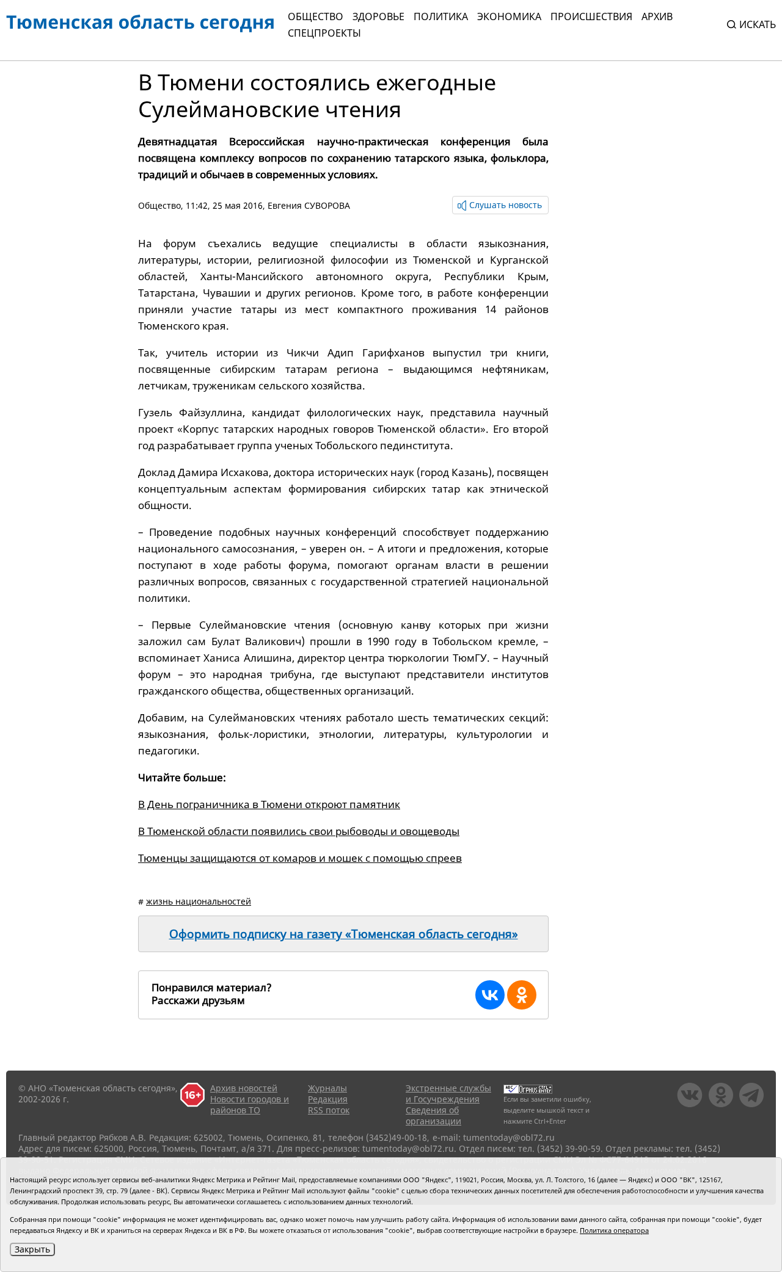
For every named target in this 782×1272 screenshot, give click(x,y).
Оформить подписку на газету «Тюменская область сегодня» (343, 934)
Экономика (509, 16)
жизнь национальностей (198, 901)
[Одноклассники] (521, 995)
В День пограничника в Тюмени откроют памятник (269, 804)
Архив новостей (243, 1088)
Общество (315, 16)
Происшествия (591, 16)
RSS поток (328, 1110)
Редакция (328, 1099)
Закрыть (32, 1249)
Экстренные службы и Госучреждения (448, 1093)
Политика (441, 16)
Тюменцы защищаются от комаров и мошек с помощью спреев (300, 858)
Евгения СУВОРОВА (309, 205)
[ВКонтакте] (490, 995)
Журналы (327, 1088)
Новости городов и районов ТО (249, 1104)
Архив (657, 16)
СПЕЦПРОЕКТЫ (324, 33)
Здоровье (378, 16)
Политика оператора (614, 1230)
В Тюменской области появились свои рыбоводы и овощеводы (298, 831)
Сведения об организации (433, 1115)
